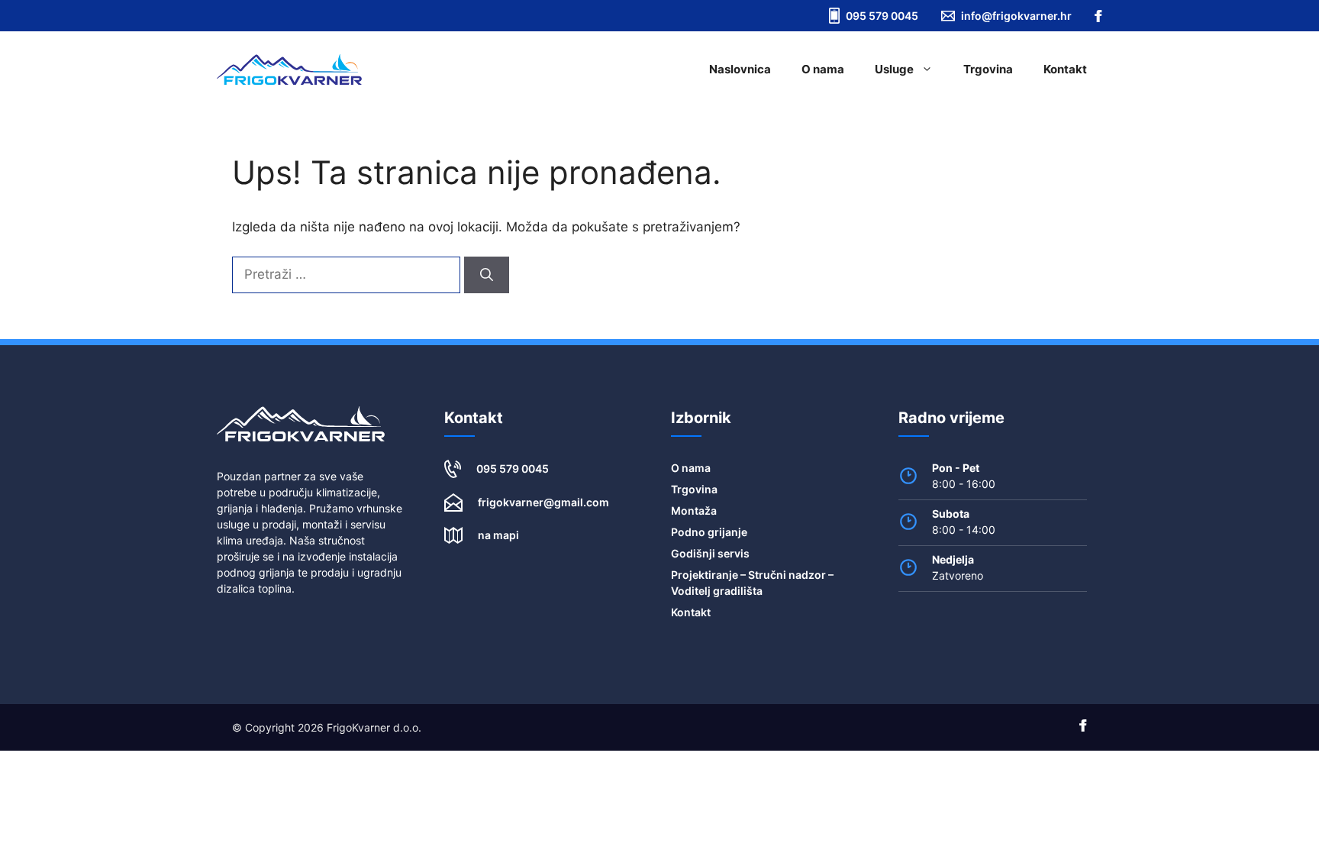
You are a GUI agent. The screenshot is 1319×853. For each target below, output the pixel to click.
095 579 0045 (512, 468)
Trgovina (988, 69)
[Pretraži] (486, 275)
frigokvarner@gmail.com (543, 502)
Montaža (694, 510)
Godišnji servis (710, 553)
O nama (822, 69)
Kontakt (1065, 69)
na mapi (498, 534)
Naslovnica (740, 69)
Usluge (894, 69)
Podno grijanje (709, 531)
